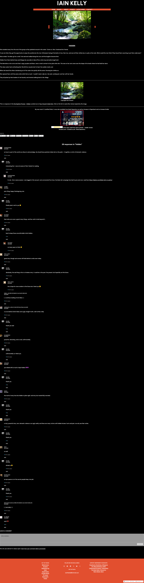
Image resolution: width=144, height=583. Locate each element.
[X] (73, 566)
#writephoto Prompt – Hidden (22, 104)
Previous (48, 27)
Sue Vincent (6, 214)
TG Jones (45, 575)
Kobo (45, 570)
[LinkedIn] (70, 566)
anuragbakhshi (7, 335)
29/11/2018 (6, 504)
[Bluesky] (76, 566)
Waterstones (45, 565)
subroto (5, 391)
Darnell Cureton (7, 474)
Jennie (5, 446)
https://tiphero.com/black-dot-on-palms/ (100, 180)
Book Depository (80, 129)
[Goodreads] (80, 566)
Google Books (45, 573)
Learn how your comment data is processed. (33, 548)
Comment (140, 544)
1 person (9, 155)
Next (95, 27)
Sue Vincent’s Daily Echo (46, 104)
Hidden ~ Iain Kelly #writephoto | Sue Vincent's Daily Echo (15, 293)
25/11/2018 (8, 490)
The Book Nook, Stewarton (98, 570)
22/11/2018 (6, 148)
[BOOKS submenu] (61, 9)
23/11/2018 (10, 176)
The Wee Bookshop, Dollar (98, 566)
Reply (5, 158)
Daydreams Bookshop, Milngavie (98, 565)
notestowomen (7, 418)
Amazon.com (62, 129)
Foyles (45, 578)
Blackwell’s (45, 577)
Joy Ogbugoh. (6, 516)
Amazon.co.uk (71, 129)
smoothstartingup (7, 147)
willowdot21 (6, 363)
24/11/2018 (8, 378)
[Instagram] (64, 566)
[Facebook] (67, 566)
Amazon (45, 566)
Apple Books (45, 572)
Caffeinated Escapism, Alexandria (98, 568)
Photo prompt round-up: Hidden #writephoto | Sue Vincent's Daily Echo (18, 502)
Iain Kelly (7, 161)
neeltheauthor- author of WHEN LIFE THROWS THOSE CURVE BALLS (16, 307)
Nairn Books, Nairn (99, 572)
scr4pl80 (6, 186)
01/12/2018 (6, 518)
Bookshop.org (45, 568)
